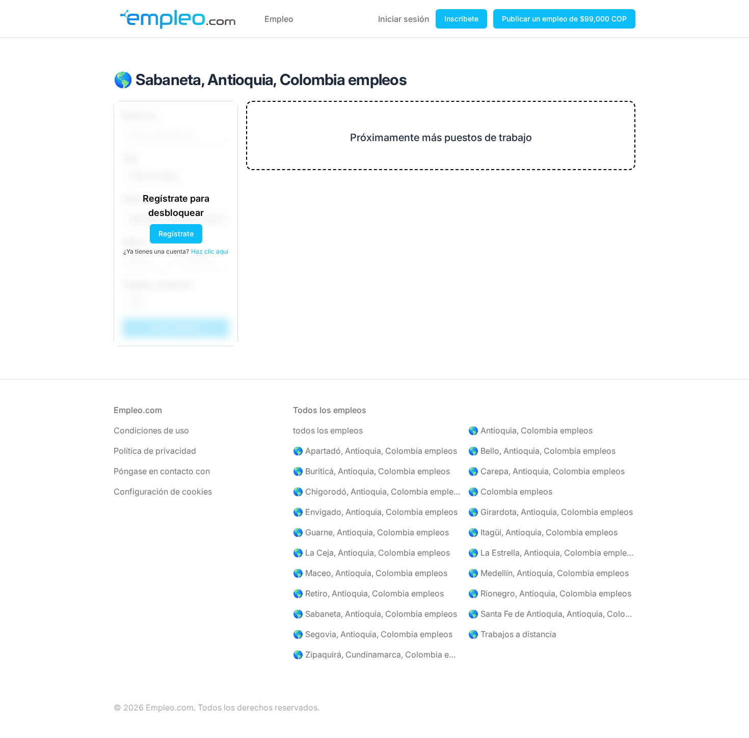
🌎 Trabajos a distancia (512, 634)
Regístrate (176, 233)
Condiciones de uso (151, 430)
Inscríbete (461, 18)
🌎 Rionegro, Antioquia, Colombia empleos (549, 593)
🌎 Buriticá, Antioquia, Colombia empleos (371, 471)
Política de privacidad (155, 451)
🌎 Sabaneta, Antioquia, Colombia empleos (375, 614)
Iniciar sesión (404, 19)
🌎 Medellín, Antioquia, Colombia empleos (548, 573)
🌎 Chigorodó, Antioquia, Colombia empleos (376, 491)
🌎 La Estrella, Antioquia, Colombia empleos (551, 553)
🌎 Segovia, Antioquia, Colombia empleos (372, 634)
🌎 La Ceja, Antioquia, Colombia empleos (371, 553)
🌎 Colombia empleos (510, 491)
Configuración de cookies (163, 491)
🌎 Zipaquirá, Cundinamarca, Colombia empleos (376, 654)
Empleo (278, 19)
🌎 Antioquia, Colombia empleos (530, 430)
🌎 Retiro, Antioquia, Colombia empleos (368, 593)
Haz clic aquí (209, 251)
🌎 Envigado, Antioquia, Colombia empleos (375, 512)
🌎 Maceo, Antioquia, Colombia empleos (370, 573)
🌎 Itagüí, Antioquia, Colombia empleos (543, 532)
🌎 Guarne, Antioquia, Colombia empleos (371, 532)
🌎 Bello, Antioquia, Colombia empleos (542, 451)
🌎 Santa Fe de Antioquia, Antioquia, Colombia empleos (551, 614)
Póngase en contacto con (162, 471)
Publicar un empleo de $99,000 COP (564, 18)
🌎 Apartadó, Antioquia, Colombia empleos (375, 451)
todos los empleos (328, 430)
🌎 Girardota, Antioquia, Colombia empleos (550, 512)
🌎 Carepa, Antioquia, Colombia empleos (546, 471)
